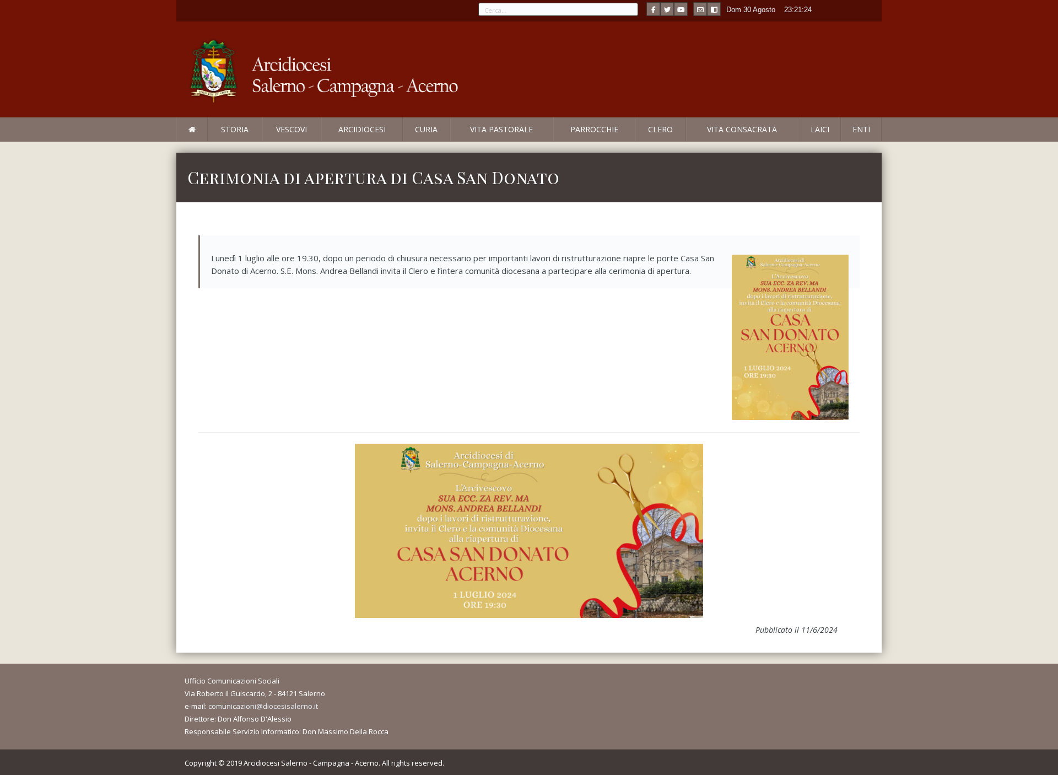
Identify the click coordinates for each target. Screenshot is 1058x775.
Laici (820, 129)
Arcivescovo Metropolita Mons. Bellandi (266, 141)
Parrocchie (594, 129)
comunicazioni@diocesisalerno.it (263, 706)
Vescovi (291, 129)
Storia (235, 129)
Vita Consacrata (742, 129)
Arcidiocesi (362, 129)
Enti (861, 129)
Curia (426, 129)
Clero (660, 129)
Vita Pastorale (501, 129)
